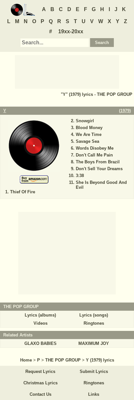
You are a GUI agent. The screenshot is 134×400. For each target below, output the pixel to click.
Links (93, 394)
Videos (40, 323)
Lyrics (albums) (40, 315)
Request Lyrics (40, 371)
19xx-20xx (70, 31)
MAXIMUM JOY (93, 343)
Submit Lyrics (94, 371)
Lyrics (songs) (93, 315)
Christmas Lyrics (40, 382)
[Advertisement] (67, 71)
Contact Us (40, 394)
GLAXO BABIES (40, 343)
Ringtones (94, 323)
